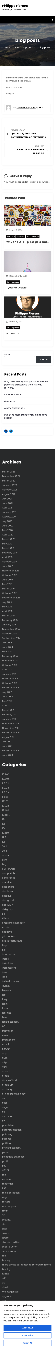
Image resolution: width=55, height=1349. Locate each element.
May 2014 (7, 651)
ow (3, 1120)
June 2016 (7, 579)
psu (4, 1165)
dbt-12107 (7, 904)
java (4, 972)
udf (4, 1278)
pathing (6, 1143)
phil (40, 107)
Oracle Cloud (9, 1080)
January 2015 (9, 624)
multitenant (8, 1039)
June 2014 (7, 647)
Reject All (27, 1343)
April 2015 (7, 611)
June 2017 (7, 566)
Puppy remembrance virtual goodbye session (25, 416)
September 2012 (11, 687)
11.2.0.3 (5, 787)
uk (3, 1282)
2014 (4, 850)
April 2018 (7, 557)
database (7, 891)
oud (4, 1098)
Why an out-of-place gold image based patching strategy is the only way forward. (26, 384)
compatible (8, 873)
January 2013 (9, 674)
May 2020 (7, 530)
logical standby (10, 1021)
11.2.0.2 (5, 783)
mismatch (7, 1030)
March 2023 (8, 471)
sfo (4, 1224)
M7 (4, 1026)
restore (6, 1201)
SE (3, 1215)
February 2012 (9, 714)
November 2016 (10, 570)
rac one (6, 1179)
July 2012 (7, 692)
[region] (27, 1325)
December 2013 (10, 660)
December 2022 (11, 476)
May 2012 (7, 701)
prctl (5, 1161)
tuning (5, 1273)
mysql (5, 1044)
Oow (4, 1066)
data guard (8, 886)
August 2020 (9, 516)
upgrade (7, 1296)
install (5, 958)
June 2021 (7, 503)
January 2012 (9, 719)
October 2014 (9, 633)
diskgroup (7, 909)
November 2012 (10, 678)
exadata (6, 927)
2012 (4, 846)
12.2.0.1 (5, 810)
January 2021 (9, 512)
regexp (6, 1197)
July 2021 (7, 498)
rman (5, 1210)
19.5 (4, 837)
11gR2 (5, 796)
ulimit (5, 1287)
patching (11, 236)
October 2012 (9, 683)
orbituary (7, 1089)
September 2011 (11, 732)
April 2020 (7, 534)
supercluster (9, 1251)
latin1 (5, 1003)
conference (8, 877)
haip (4, 945)
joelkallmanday (10, 981)
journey (6, 985)
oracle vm (7, 1084)
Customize (27, 1335)
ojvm (4, 1057)
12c (4, 819)
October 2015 (9, 593)
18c (4, 828)
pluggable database (13, 1156)
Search (8, 354)
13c (4, 823)
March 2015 (8, 615)
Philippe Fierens (15, 6)
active (5, 855)
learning (6, 1012)
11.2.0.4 (5, 792)
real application (11, 1192)
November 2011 (10, 728)
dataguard (8, 900)
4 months (12, 333)
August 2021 (8, 494)
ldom (5, 1008)
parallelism (8, 1125)
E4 (3, 913)
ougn (5, 1107)
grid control (8, 936)
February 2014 (10, 656)
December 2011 (10, 723)
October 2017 (9, 561)
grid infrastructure (12, 940)
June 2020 (7, 525)
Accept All (27, 1327)
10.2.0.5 (6, 778)
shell (4, 1228)
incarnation (8, 954)
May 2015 (7, 606)
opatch (6, 1071)
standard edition (11, 1242)
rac (4, 1174)
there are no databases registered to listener (27, 1264)
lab (4, 994)
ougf (4, 1102)
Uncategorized (33, 236)
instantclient (9, 967)
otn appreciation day (14, 1093)
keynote (6, 990)
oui (3, 1111)
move (5, 1035)
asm (4, 859)
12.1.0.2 (5, 805)
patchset (20, 236)
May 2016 (7, 584)
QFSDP (6, 1170)
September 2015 (11, 597)
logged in (23, 181)
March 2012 (8, 710)
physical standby (11, 1147)
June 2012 (7, 696)
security (6, 1219)
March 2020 (8, 539)
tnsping (6, 1269)
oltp (4, 1062)
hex (4, 949)
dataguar (7, 895)
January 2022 (9, 485)
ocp (4, 1053)
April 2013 (7, 669)
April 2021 (7, 507)
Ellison (5, 918)
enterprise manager (13, 922)
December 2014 (11, 629)
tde (4, 1255)
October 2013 (9, 665)
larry (4, 999)
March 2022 (8, 480)
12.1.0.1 (5, 801)
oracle (5, 1075)
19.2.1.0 (5, 832)
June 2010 (7, 755)
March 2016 (8, 588)
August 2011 (8, 737)
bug (4, 864)
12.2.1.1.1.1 (6, 814)
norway (6, 1048)
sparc (5, 1237)
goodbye (7, 931)
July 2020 (7, 521)
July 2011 (6, 741)
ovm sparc (8, 1116)
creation (7, 882)
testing (6, 1260)
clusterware (9, 868)
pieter (5, 1152)
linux (4, 1017)
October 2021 (9, 489)
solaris (5, 1233)
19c (4, 841)
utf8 (4, 1300)
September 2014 (11, 638)
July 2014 (7, 642)
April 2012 (7, 705)
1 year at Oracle (16, 287)
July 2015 (7, 602)
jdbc (4, 976)
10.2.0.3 (5, 774)
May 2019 (7, 543)
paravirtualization (12, 1129)
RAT (4, 1188)
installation (8, 963)
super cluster (9, 1246)
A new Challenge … (14, 408)
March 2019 (8, 548)
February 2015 (10, 620)
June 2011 (7, 746)
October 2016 (9, 575)
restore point (9, 1206)
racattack (7, 1183)
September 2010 (11, 750)
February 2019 (9, 552)
